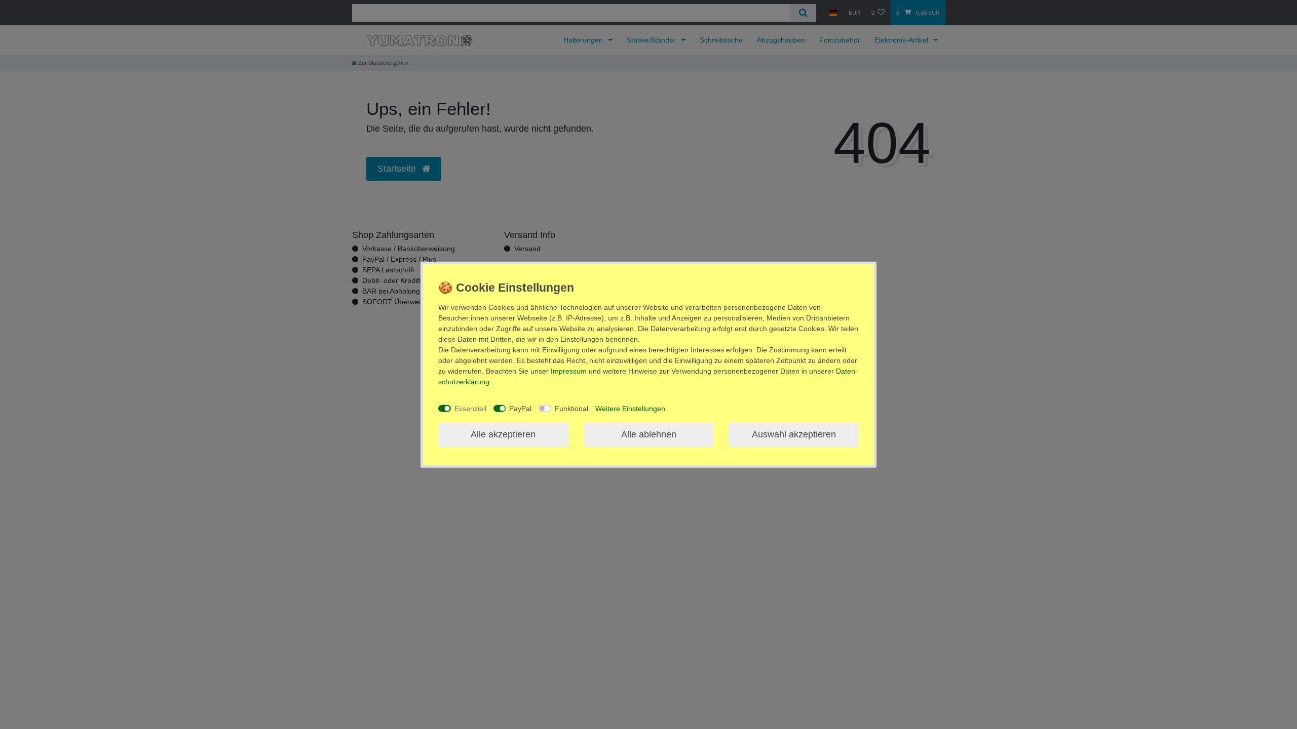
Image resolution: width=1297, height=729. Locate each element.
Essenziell (470, 408)
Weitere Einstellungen (630, 408)
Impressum (569, 371)
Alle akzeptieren (503, 434)
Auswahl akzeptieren (794, 434)
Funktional (571, 408)
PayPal (520, 408)
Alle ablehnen (648, 434)
